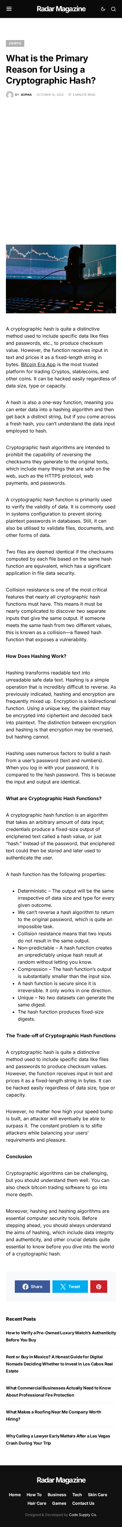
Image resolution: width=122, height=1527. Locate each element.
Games (59, 1503)
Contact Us (83, 1503)
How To (34, 1494)
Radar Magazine (61, 8)
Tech (77, 1494)
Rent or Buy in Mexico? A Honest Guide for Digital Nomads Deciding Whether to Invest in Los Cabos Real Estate (59, 1363)
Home (15, 1494)
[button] (9, 8)
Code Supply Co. (83, 1514)
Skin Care (97, 1494)
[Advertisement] (61, 172)
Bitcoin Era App (38, 364)
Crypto (15, 43)
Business (57, 1494)
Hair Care (37, 1503)
